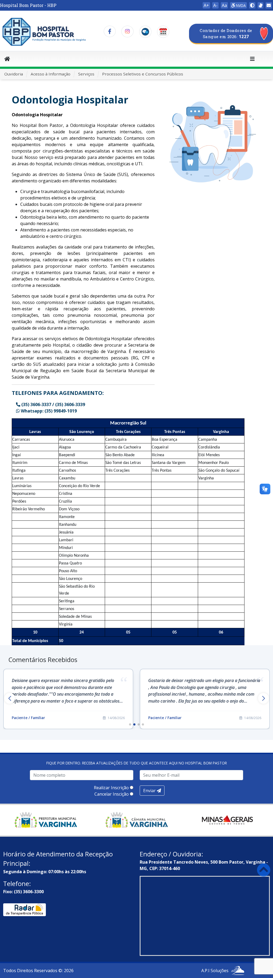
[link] (260, 5)
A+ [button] (206, 5)
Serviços (86, 74)
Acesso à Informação (50, 74)
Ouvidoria (13, 74)
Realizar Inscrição (111, 788)
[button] (130, 724)
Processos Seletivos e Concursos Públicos (142, 74)
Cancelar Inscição (111, 794)
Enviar (150, 790)
